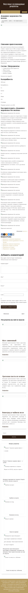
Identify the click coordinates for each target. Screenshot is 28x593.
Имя (2, 277)
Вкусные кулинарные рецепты (14, 5)
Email (2, 285)
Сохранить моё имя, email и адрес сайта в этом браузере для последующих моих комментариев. (14, 301)
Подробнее (5, 354)
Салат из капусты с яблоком (14, 570)
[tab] (1, 12)
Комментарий (5, 263)
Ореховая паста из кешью (13, 376)
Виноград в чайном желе (13, 412)
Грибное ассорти (14, 498)
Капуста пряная (14, 532)
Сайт (2, 294)
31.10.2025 (4, 20)
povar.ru (25, 231)
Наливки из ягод (14, 515)
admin (10, 20)
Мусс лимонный (9, 340)
